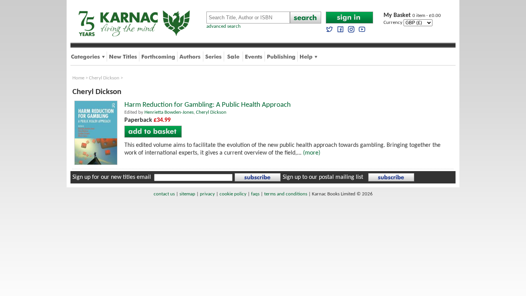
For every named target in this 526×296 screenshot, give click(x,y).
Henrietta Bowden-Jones (169, 112)
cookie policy (232, 194)
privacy (207, 194)
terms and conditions (285, 194)
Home (78, 78)
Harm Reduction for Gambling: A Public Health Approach (207, 105)
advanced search (223, 26)
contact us (164, 194)
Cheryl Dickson (104, 78)
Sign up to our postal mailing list (323, 177)
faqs (255, 194)
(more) (311, 153)
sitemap (187, 194)
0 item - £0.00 (412, 15)
